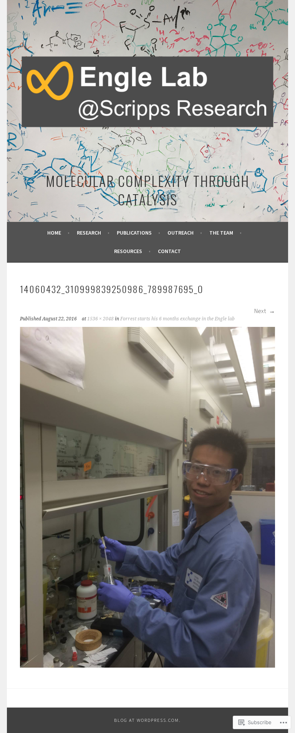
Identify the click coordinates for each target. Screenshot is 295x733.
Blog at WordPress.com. (147, 720)
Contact (169, 251)
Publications (134, 232)
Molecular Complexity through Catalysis (147, 189)
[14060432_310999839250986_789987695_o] (147, 665)
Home (54, 232)
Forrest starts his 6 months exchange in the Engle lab (177, 319)
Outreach (180, 232)
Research (89, 232)
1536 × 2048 (100, 319)
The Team (221, 232)
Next (260, 311)
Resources (128, 251)
